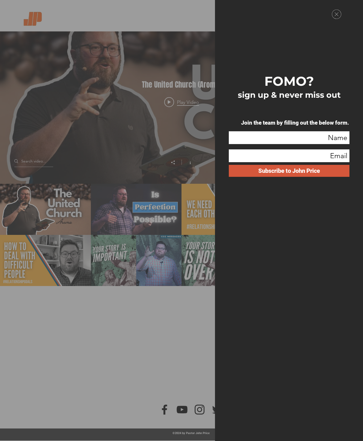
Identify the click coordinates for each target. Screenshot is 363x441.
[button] (336, 14)
